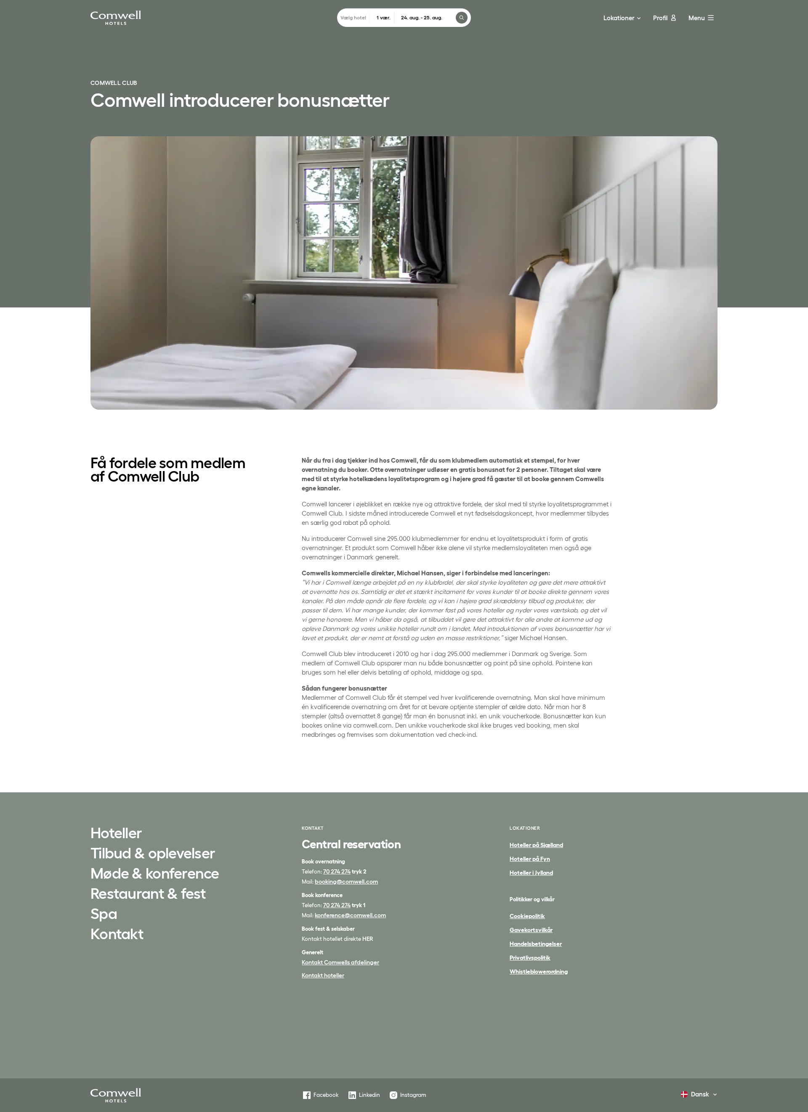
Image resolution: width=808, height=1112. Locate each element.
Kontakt (117, 934)
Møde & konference (154, 874)
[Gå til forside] (115, 18)
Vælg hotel (353, 17)
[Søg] (462, 18)
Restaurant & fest (148, 894)
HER (367, 939)
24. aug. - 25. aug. (421, 17)
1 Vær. (384, 17)
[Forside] (115, 1095)
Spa (103, 914)
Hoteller (116, 833)
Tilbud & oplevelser (152, 853)
